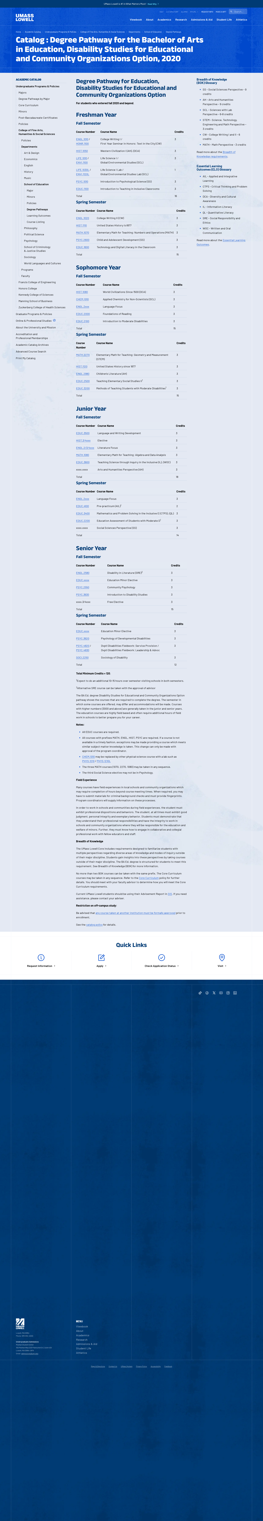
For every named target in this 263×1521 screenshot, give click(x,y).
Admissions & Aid (201, 19)
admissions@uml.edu (29, 1353)
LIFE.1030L (82, 169)
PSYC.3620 (82, 638)
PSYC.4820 (82, 645)
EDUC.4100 (82, 506)
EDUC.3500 (82, 433)
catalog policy (94, 924)
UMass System (126, 1366)
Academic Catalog (33, 31)
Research (181, 19)
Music (27, 178)
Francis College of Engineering (37, 282)
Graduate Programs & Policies (34, 314)
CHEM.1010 (82, 299)
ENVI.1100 (82, 162)
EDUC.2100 (82, 321)
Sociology (30, 257)
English (28, 165)
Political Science (34, 234)
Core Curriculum (28, 105)
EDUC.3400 (83, 513)
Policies (23, 124)
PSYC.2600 (82, 239)
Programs (27, 269)
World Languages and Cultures (42, 263)
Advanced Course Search (31, 351)
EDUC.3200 (83, 388)
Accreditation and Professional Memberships (32, 336)
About (149, 19)
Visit (162, 12)
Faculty (25, 276)
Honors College (28, 288)
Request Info (207, 12)
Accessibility (156, 1366)
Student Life (224, 19)
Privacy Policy (141, 1366)
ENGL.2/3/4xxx (85, 447)
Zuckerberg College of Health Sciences (42, 307)
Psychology (30, 240)
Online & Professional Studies (34, 320)
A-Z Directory (172, 12)
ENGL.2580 (82, 572)
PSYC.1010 (82, 181)
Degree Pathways (173, 31)
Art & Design (31, 152)
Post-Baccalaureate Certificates (38, 117)
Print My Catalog (25, 358)
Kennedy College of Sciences (36, 294)
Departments (134, 31)
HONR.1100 (82, 143)
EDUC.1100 (82, 188)
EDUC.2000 (83, 313)
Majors (22, 92)
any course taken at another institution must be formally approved (135, 912)
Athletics (241, 19)
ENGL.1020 (82, 218)
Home (18, 31)
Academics (164, 19)
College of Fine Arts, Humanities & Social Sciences (102, 31)
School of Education (153, 31)
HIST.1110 (81, 225)
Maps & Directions (98, 1366)
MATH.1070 (82, 232)
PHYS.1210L (104, 761)
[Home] (25, 17)
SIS (170, 893)
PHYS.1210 (88, 761)
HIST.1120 (81, 366)
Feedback (168, 1366)
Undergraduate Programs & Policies (60, 31)
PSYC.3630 (82, 594)
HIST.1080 (82, 292)
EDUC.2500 (83, 381)
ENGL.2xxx (82, 306)
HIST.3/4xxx (83, 440)
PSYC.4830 (82, 650)
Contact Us (113, 1366)
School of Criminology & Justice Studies (37, 248)
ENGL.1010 (82, 139)
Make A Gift (221, 12)
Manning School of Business (35, 301)
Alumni (184, 12)
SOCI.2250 (82, 657)
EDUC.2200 (83, 520)
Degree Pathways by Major (34, 98)
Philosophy (30, 228)
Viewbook (136, 19)
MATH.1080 (82, 454)
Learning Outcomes (39, 215)
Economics (30, 159)
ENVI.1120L (82, 174)
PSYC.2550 (82, 587)
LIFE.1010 (81, 158)
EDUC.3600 (82, 462)
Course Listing (36, 221)
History (28, 171)
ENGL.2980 (82, 373)
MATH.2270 (83, 354)
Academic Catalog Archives (32, 344)
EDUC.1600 (82, 247)
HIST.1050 (82, 150)
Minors (23, 111)
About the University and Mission (36, 327)
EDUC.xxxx (82, 580)
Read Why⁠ (152, 4)
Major (30, 190)
